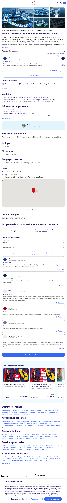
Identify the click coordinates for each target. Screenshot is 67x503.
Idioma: (37, 478)
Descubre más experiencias (35, 127)
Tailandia (27, 438)
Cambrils (16, 410)
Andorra (4, 434)
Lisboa (21, 447)
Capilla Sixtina (6, 458)
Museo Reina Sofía (31, 423)
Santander (5, 447)
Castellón (32, 412)
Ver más (4, 88)
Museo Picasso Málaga (53, 425)
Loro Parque (5, 457)
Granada (20, 449)
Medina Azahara (55, 458)
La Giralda (44, 458)
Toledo (42, 445)
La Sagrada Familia (23, 421)
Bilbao (13, 449)
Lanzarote (49, 445)
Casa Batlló (48, 460)
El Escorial (41, 457)
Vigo (43, 449)
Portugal (19, 438)
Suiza (18, 434)
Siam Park (28, 460)
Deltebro (39, 410)
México (4, 438)
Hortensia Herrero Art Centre (25, 425)
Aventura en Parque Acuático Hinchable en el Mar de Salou (36, 30)
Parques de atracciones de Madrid (12, 423)
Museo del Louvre (18, 458)
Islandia (25, 436)
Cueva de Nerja (17, 457)
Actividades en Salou (15, 30)
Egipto (4, 436)
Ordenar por (18, 253)
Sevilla (35, 445)
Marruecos (48, 436)
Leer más (5, 47)
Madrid (4, 445)
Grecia (11, 436)
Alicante (36, 449)
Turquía (41, 438)
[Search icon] (57, 3)
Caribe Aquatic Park (8, 421)
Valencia (20, 445)
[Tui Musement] (33, 3)
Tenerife (28, 447)
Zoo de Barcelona (29, 457)
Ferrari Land (38, 460)
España (7, 30)
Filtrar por (50, 253)
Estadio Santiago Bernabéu (51, 421)
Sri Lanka (39, 436)
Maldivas (56, 436)
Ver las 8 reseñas (33, 75)
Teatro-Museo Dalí (45, 423)
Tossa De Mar (53, 412)
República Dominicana (49, 434)
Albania (12, 434)
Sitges (32, 410)
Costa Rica (26, 434)
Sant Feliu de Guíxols (15, 414)
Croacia (18, 436)
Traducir (54, 70)
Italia (31, 436)
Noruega (11, 438)
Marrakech (5, 449)
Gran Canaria (38, 447)
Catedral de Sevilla (52, 457)
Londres (57, 445)
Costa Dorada (6, 410)
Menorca (28, 449)
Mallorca (13, 447)
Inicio (3, 30)
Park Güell (40, 425)
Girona (4, 414)
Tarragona (24, 410)
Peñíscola (14, 412)
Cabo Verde (36, 434)
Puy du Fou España (7, 425)
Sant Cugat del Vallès (51, 410)
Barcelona (5, 412)
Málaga (28, 445)
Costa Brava (23, 412)
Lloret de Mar (42, 412)
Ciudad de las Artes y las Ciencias (12, 460)
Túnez (35, 438)
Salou (29, 125)
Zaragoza (27, 414)
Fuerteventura (48, 447)
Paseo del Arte (35, 421)
